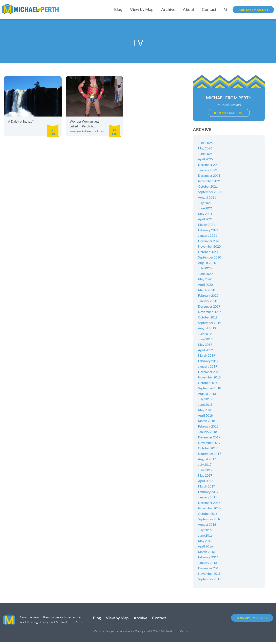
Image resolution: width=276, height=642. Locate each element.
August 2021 (207, 197)
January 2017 (207, 497)
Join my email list (253, 10)
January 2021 (207, 235)
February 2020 (208, 295)
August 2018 (207, 393)
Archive (168, 9)
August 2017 (207, 459)
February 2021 (208, 230)
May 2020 (205, 279)
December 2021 (209, 175)
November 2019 (209, 312)
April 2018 (205, 415)
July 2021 (205, 203)
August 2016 (207, 524)
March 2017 (206, 486)
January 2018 (207, 432)
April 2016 (205, 546)
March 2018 (206, 421)
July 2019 (205, 333)
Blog (118, 9)
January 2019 (207, 366)
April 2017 (205, 481)
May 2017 (205, 475)
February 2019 (208, 361)
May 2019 (205, 344)
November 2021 (209, 181)
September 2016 (209, 519)
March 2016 (206, 552)
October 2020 (208, 252)
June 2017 (205, 470)
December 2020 (209, 241)
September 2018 (209, 388)
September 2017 (209, 453)
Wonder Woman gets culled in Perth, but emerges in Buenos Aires (87, 126)
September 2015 (209, 579)
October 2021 (208, 186)
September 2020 (209, 257)
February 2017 (208, 492)
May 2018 (205, 410)
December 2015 (209, 568)
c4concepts (126, 631)
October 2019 (208, 317)
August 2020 (207, 263)
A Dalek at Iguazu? (21, 121)
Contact (209, 9)
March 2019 (206, 355)
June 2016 (205, 535)
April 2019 (205, 350)
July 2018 (205, 399)
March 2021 (206, 224)
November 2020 (209, 246)
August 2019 (207, 328)
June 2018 (205, 404)
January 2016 (207, 562)
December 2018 (209, 372)
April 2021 (205, 219)
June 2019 (205, 339)
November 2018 (209, 377)
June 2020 (205, 273)
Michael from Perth (229, 97)
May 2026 (205, 148)
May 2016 (205, 541)
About (188, 9)
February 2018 (208, 426)
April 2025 (205, 159)
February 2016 (208, 557)
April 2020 (205, 284)
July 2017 (205, 464)
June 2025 (205, 154)
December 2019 (209, 306)
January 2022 (207, 170)
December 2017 (209, 437)
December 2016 (209, 502)
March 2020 (206, 290)
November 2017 (209, 442)
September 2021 (209, 192)
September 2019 (209, 323)
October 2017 (208, 448)
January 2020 (207, 301)
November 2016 (209, 508)
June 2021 (205, 208)
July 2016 (205, 530)
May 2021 (205, 213)
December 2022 (209, 164)
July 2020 (205, 268)
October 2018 (208, 383)
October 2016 (208, 513)
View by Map (141, 9)
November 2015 (209, 573)
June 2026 (205, 143)
